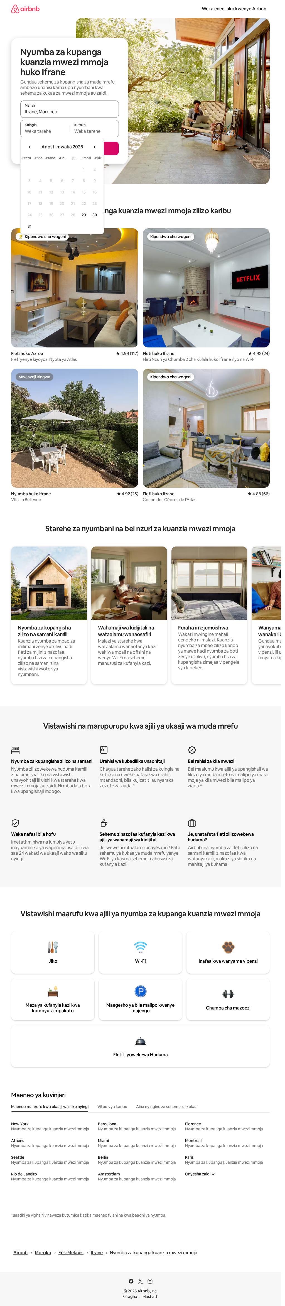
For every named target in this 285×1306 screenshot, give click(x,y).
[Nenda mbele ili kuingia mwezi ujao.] (94, 147)
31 (29, 226)
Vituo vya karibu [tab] (112, 1106)
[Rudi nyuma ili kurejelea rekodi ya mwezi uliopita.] (30, 147)
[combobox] (69, 111)
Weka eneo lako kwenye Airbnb (234, 9)
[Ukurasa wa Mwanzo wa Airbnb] (25, 9)
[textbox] (45, 131)
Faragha (129, 1296)
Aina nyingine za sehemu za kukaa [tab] (167, 1106)
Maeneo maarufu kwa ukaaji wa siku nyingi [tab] (50, 1106)
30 (94, 214)
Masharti (150, 1296)
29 (84, 214)
